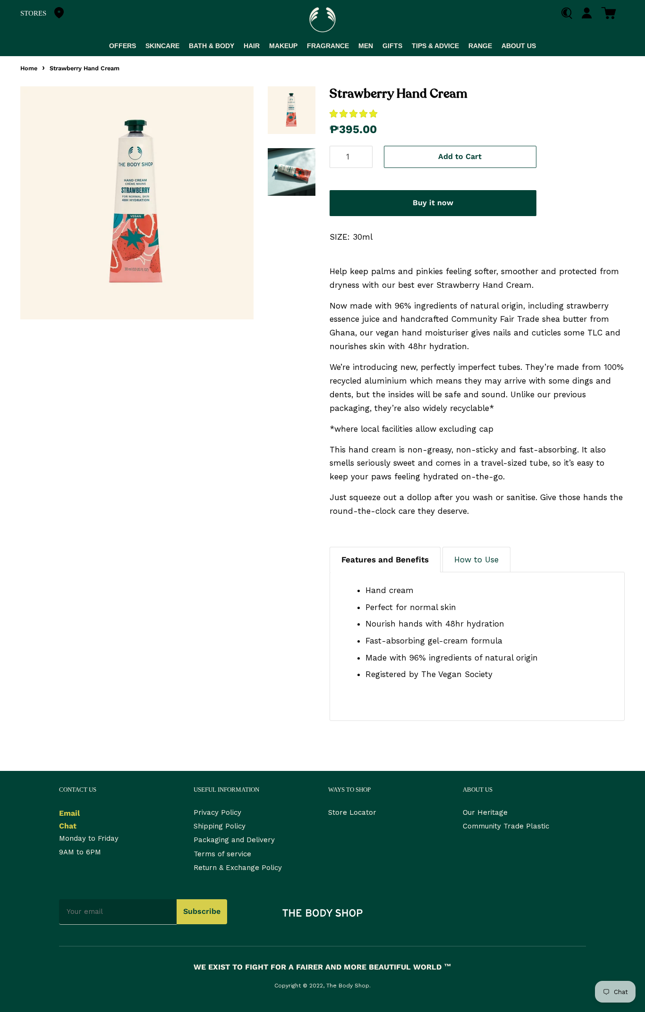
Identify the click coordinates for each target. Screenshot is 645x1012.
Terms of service (222, 854)
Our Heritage (485, 812)
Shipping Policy (220, 826)
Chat (67, 825)
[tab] (385, 559)
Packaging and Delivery (234, 840)
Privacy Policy (217, 812)
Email (69, 813)
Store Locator (352, 812)
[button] (355, 113)
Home (28, 68)
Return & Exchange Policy (238, 867)
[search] (570, 13)
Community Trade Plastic (506, 826)
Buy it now (433, 202)
